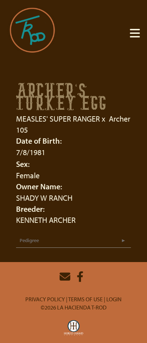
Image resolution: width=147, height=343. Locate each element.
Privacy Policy (45, 299)
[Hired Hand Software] (73, 328)
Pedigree (29, 240)
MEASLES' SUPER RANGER (58, 119)
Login (114, 299)
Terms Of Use (85, 299)
